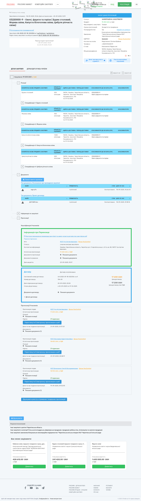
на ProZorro (41, 33)
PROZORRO (11, 4)
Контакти (96, 490)
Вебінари (109, 488)
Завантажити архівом (33, 180)
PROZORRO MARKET (25, 4)
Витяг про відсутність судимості (96, 60)
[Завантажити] (23, 190)
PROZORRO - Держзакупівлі (77, 485)
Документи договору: (31, 292)
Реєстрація (124, 4)
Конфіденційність (44, 498)
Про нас (96, 492)
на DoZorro (50, 33)
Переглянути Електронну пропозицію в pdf (42, 322)
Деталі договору (31, 297)
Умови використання (56, 498)
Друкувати (17, 418)
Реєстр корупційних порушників (120, 60)
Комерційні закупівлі (44, 4)
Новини (96, 488)
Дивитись (29, 466)
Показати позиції (31, 316)
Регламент (109, 485)
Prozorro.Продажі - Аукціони (78, 490)
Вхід (112, 4)
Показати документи (70, 255)
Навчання (97, 485)
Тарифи (108, 490)
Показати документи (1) (33, 331)
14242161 (105, 39)
